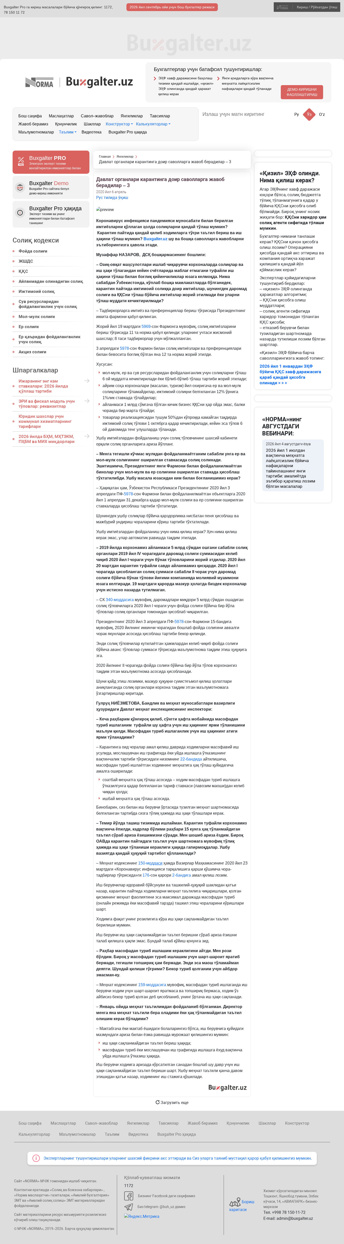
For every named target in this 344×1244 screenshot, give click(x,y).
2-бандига (181, 875)
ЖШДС (26, 261)
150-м (150, 863)
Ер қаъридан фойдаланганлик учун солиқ (50, 339)
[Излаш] (273, 114)
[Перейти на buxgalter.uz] (99, 82)
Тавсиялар (160, 116)
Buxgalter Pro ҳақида (128, 132)
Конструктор (118, 124)
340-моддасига (120, 600)
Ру (296, 114)
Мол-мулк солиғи (37, 316)
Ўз (309, 114)
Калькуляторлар (151, 124)
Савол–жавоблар (97, 116)
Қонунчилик (66, 124)
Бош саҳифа (30, 116)
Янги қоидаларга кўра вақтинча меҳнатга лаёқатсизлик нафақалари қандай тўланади (247, 83)
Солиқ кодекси (36, 240)
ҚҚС (23, 271)
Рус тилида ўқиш (112, 197)
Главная (105, 156)
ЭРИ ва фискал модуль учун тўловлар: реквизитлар (47, 404)
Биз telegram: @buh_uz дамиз (161, 1207)
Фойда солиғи (33, 251)
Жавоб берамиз (33, 124)
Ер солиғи (29, 326)
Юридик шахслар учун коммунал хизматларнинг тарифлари (45, 421)
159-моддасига (152, 985)
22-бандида (191, 759)
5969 (146, 326)
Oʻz (322, 114)
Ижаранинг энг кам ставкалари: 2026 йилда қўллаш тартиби (43, 386)
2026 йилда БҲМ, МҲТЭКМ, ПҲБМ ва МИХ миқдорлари (47, 439)
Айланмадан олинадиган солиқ (51, 281)
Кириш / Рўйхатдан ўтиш (317, 7)
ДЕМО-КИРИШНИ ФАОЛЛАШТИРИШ (302, 92)
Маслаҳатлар (61, 116)
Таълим (66, 132)
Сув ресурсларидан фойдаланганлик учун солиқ (48, 304)
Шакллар (92, 124)
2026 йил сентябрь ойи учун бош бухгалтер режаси (172, 7)
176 (146, 875)
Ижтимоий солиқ (37, 291)
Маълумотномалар (36, 132)
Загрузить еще (174, 1102)
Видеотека (91, 132)
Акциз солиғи (32, 351)
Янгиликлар (132, 116)
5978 (124, 348)
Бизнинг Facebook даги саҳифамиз (166, 1196)
